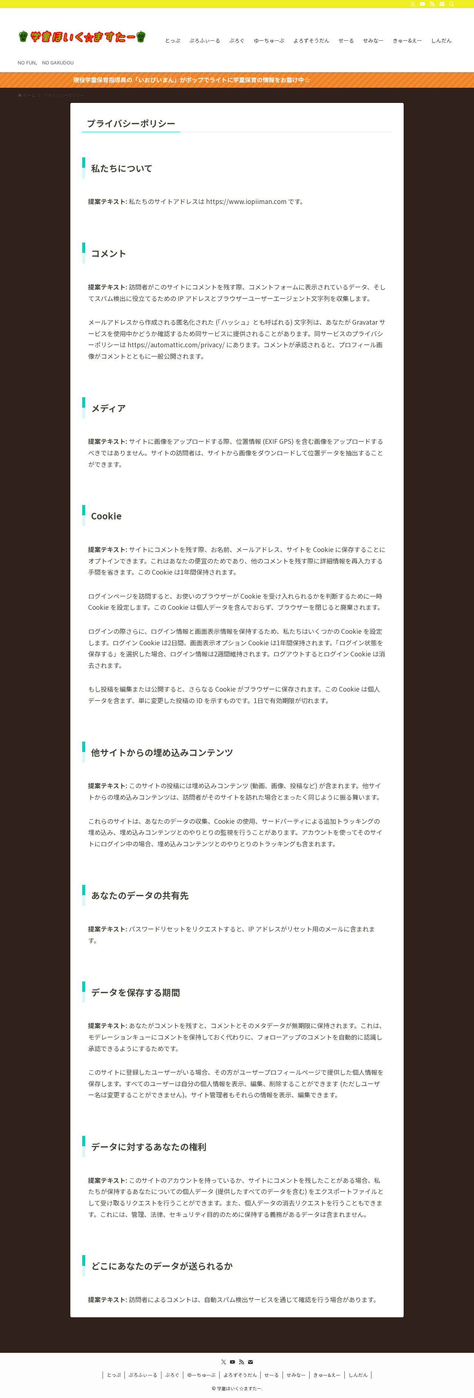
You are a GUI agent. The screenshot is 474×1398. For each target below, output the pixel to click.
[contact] (442, 4)
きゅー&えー (327, 1374)
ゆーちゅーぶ (201, 1374)
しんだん (358, 1374)
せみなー (296, 1374)
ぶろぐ (172, 1374)
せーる (271, 1374)
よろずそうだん (240, 1374)
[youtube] (422, 4)
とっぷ (114, 1374)
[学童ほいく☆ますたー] (82, 36)
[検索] (451, 4)
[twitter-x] (413, 4)
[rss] (432, 4)
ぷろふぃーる (142, 1374)
